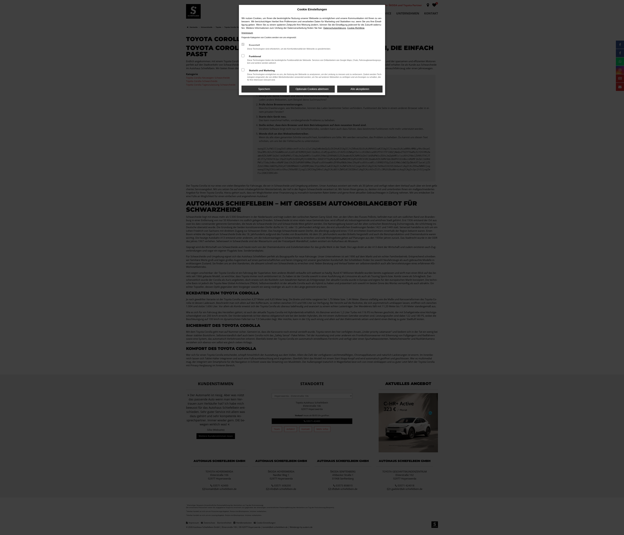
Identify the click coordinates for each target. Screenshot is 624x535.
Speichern (264, 89)
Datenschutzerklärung (334, 28)
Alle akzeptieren (360, 89)
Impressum (247, 32)
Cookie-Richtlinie (355, 28)
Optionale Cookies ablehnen (312, 89)
